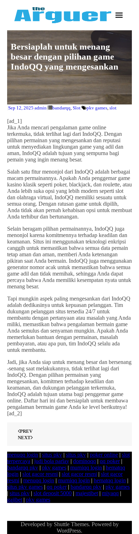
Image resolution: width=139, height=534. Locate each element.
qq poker (110, 461)
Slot (77, 108)
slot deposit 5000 (53, 493)
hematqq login (110, 480)
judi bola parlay (51, 461)
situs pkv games (25, 487)
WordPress (69, 531)
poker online (104, 455)
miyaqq (110, 493)
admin (41, 108)
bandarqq (61, 108)
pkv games (97, 108)
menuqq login (22, 455)
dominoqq (84, 461)
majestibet (87, 493)
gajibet (14, 500)
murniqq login (86, 467)
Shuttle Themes (71, 524)
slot (113, 108)
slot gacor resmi (40, 474)
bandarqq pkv (22, 467)
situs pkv (52, 455)
